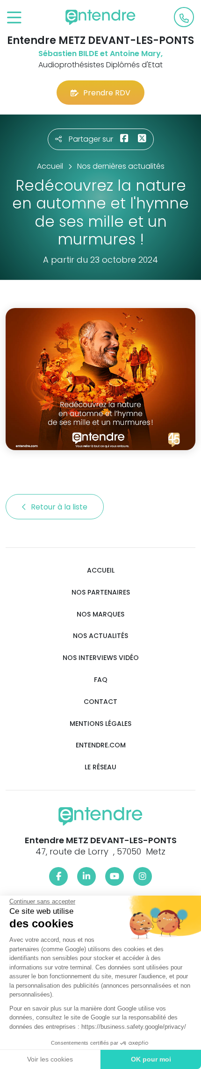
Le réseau (100, 767)
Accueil (101, 570)
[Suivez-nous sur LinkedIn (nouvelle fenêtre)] (86, 876)
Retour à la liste (60, 507)
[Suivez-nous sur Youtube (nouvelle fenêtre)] (114, 876)
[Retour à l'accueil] (100, 17)
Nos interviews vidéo (101, 658)
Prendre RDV (106, 92)
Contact (100, 702)
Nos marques (100, 614)
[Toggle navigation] (14, 18)
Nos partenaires (101, 592)
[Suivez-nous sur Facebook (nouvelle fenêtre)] (58, 876)
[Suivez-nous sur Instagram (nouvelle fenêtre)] (142, 876)
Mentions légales (100, 724)
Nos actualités (100, 636)
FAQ (101, 680)
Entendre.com (101, 745)
